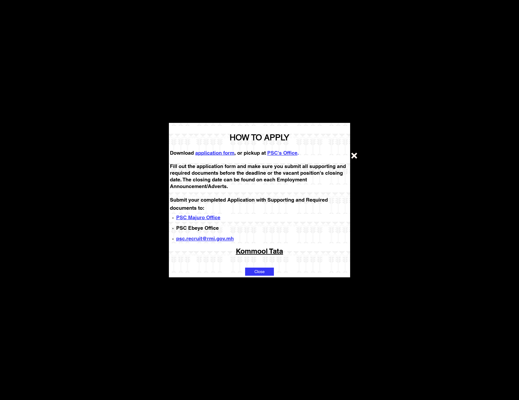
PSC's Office (282, 153)
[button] (259, 272)
